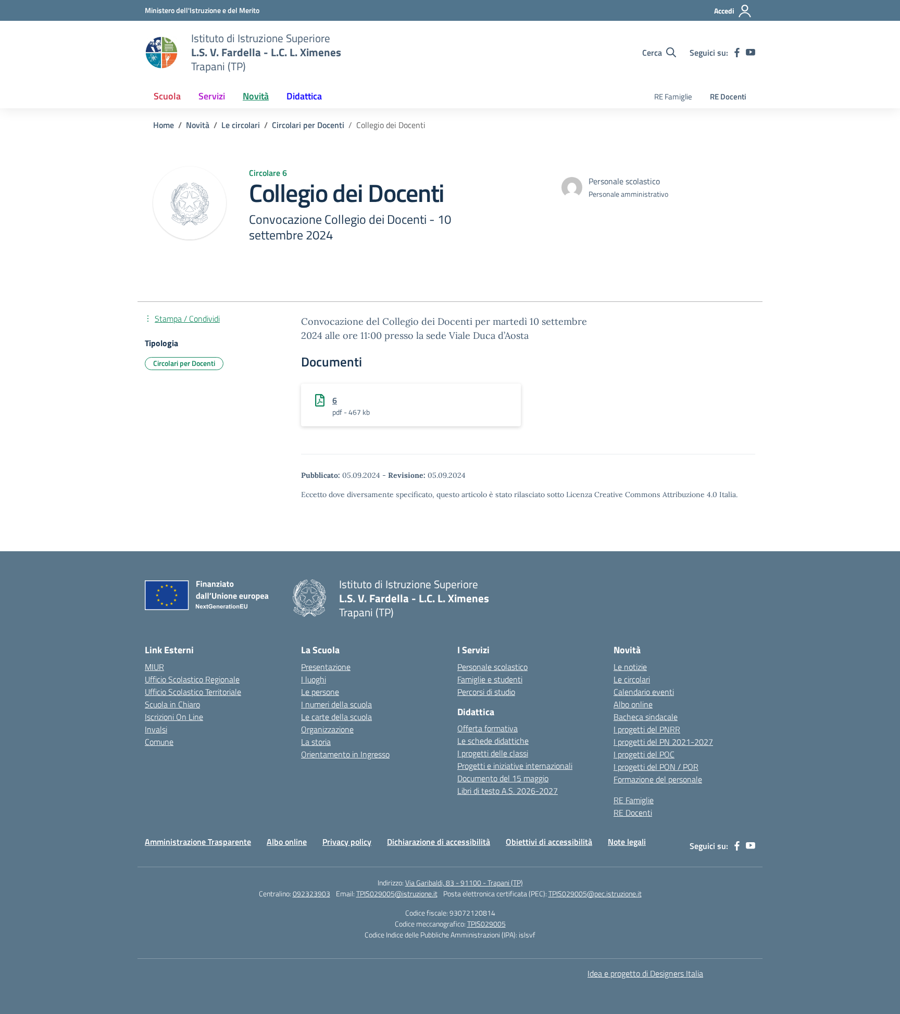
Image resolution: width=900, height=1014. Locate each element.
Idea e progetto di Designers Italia (645, 973)
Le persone (320, 692)
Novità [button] (256, 96)
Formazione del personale (658, 779)
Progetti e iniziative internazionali (514, 765)
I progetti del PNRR (647, 729)
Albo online (633, 704)
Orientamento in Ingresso (345, 754)
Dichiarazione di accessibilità (438, 841)
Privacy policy (346, 841)
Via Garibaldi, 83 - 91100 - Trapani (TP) (464, 882)
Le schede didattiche (493, 740)
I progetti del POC (644, 754)
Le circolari (632, 679)
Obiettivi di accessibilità (549, 841)
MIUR (154, 667)
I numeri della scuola (336, 704)
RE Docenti (728, 97)
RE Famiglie (673, 97)
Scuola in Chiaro (172, 704)
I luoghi (313, 679)
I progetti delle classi (492, 753)
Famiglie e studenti (489, 679)
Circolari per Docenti (184, 363)
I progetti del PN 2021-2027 (663, 742)
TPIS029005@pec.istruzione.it (595, 893)
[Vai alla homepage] (161, 52)
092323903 (311, 893)
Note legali (627, 841)
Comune (159, 742)
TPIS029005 (486, 923)
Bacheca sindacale (646, 717)
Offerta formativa (487, 728)
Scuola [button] (167, 96)
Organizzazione (327, 729)
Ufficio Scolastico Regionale (192, 679)
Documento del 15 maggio (502, 778)
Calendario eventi (644, 692)
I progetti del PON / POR (656, 766)
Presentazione (326, 667)
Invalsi (156, 729)
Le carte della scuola (336, 717)
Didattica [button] (304, 96)
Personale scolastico (492, 667)
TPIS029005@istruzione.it (397, 893)
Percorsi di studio (486, 692)
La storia (316, 742)
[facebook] (737, 52)
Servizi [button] (211, 96)
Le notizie (630, 667)
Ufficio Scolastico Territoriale (193, 692)
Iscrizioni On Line (174, 717)
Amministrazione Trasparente (198, 841)
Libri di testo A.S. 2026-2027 (507, 790)
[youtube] (750, 52)
